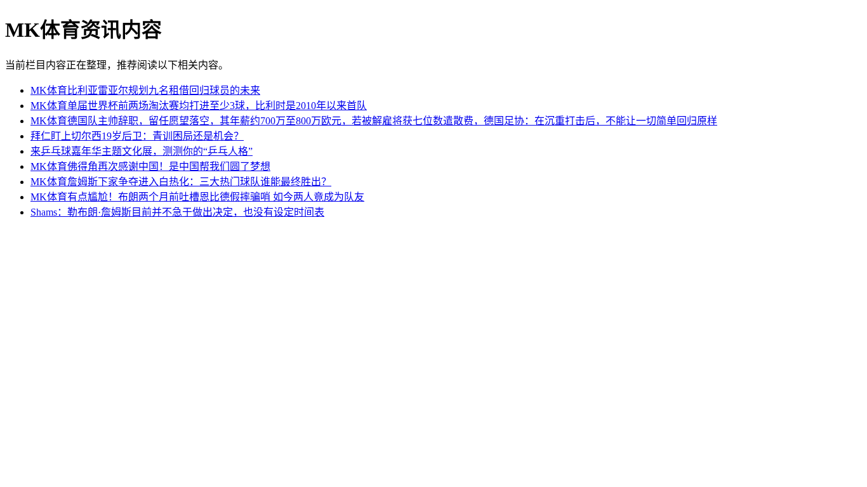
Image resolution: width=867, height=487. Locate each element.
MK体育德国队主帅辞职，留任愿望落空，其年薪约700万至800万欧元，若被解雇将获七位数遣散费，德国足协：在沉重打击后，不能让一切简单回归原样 (373, 120)
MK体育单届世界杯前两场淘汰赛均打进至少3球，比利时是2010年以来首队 (198, 105)
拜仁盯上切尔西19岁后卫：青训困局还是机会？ (137, 136)
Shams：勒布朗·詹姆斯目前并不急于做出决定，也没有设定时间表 (177, 212)
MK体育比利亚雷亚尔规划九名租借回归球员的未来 (145, 90)
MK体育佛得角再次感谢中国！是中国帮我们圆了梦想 (150, 166)
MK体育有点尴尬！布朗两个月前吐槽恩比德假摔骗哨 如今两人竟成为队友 (197, 197)
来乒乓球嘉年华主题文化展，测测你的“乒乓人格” (141, 151)
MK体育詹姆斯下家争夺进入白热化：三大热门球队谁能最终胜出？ (180, 181)
